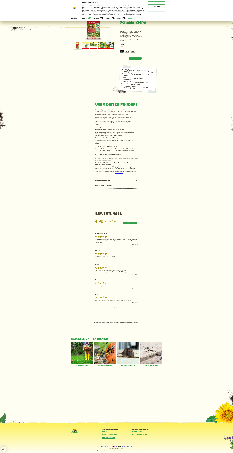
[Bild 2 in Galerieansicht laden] (85, 45)
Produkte (104, 431)
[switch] (101, 18)
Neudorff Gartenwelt (138, 431)
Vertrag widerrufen (108, 437)
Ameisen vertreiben (150, 365)
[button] (116, 180)
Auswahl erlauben (156, 6)
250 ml (132, 51)
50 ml (122, 51)
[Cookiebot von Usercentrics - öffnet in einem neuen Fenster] (74, 18)
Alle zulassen (156, 3)
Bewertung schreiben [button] (130, 223)
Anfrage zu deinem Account (109, 434)
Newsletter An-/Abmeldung (139, 434)
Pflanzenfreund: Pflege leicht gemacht (143, 433)
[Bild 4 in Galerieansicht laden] (101, 45)
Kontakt (104, 433)
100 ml (127, 51)
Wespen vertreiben (104, 365)
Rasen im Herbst (81, 365)
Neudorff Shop (114, 448)
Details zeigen (131, 18)
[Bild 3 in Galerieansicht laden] (93, 45)
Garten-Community (137, 436)
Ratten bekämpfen (127, 365)
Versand (127, 48)
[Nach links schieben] (72, 45)
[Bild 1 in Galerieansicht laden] (77, 45)
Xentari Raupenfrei (119, 173)
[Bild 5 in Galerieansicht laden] (110, 45)
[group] (105, 221)
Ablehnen (156, 10)
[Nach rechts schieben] (115, 45)
